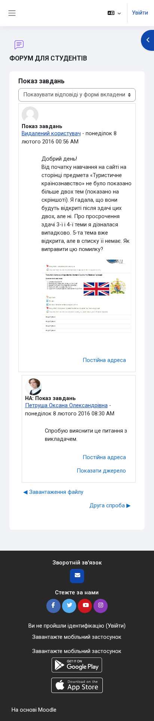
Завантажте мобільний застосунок (76, 637)
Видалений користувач (51, 133)
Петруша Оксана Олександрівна (66, 405)
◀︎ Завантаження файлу (53, 492)
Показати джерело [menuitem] (101, 470)
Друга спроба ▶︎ (110, 505)
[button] (114, 13)
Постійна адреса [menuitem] (104, 360)
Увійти (140, 12)
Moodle (47, 709)
